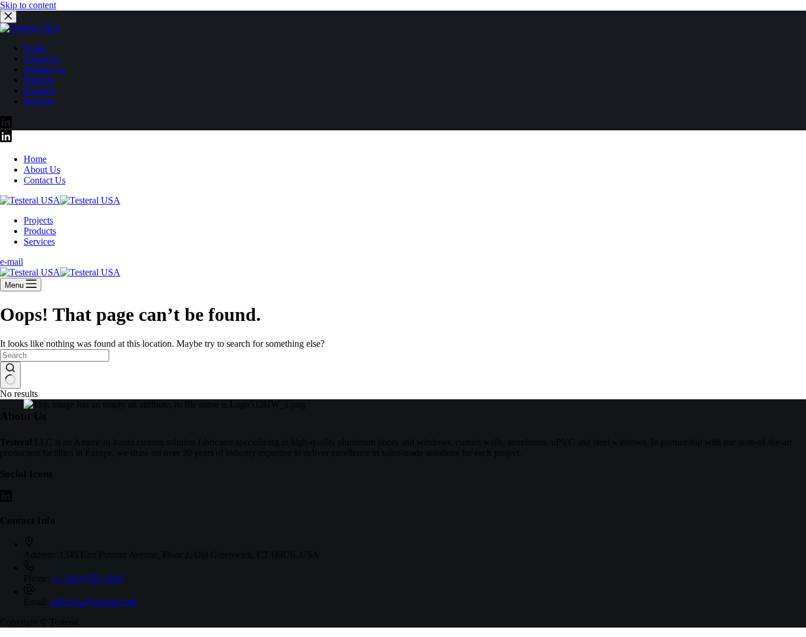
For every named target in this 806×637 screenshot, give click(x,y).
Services (39, 242)
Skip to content (28, 5)
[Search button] (10, 375)
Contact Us (44, 180)
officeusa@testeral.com (93, 602)
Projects (38, 220)
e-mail (11, 262)
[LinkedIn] (6, 139)
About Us (42, 170)
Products (40, 231)
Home (35, 159)
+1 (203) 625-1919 (87, 578)
